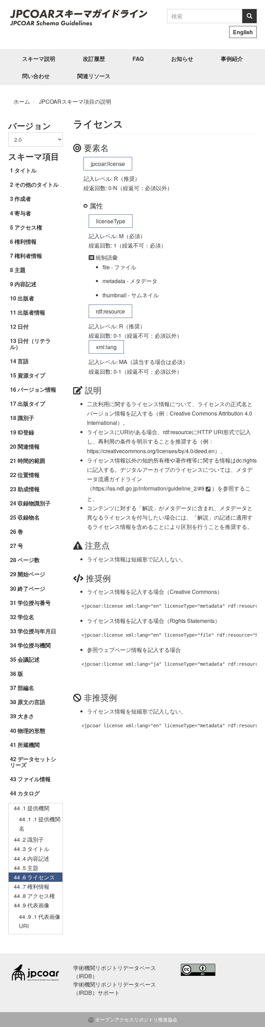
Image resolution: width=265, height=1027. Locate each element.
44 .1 (31, 808)
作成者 (22, 199)
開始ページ (31, 574)
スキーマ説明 (38, 59)
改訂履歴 (94, 59)
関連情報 (29, 446)
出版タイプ (31, 404)
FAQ (138, 59)
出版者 (26, 298)
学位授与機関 (34, 645)
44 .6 (34, 877)
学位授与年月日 (37, 631)
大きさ (26, 716)
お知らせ (182, 59)
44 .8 (34, 896)
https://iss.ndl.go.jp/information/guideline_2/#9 (148, 488)
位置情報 (29, 475)
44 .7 (31, 886)
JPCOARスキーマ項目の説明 (75, 101)
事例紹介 (232, 59)
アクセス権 (28, 227)
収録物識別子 (34, 503)
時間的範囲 (31, 461)
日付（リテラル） (30, 344)
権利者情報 (28, 256)
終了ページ (31, 588)
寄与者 (22, 213)
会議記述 (29, 659)
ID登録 (26, 432)
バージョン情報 (37, 389)
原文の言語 (31, 702)
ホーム (21, 101)
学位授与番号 (34, 603)
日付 (23, 326)
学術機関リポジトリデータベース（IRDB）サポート (114, 988)
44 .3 (31, 849)
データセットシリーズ (33, 762)
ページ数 (29, 560)
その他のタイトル (36, 184)
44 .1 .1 (39, 823)
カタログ (29, 793)
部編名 (26, 688)
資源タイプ (31, 375)
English (243, 32)
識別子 (26, 418)
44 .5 (26, 868)
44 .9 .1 (39, 921)
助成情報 (29, 489)
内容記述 (25, 284)
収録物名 (29, 517)
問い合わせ (36, 76)
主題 (20, 270)
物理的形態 (31, 731)
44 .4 (31, 858)
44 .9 (31, 905)
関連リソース (93, 76)
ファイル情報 (34, 779)
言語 (23, 361)
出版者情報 (31, 312)
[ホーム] (78, 17)
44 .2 (29, 839)
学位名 (26, 617)
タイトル (25, 170)
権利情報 (25, 241)
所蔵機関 (29, 745)
